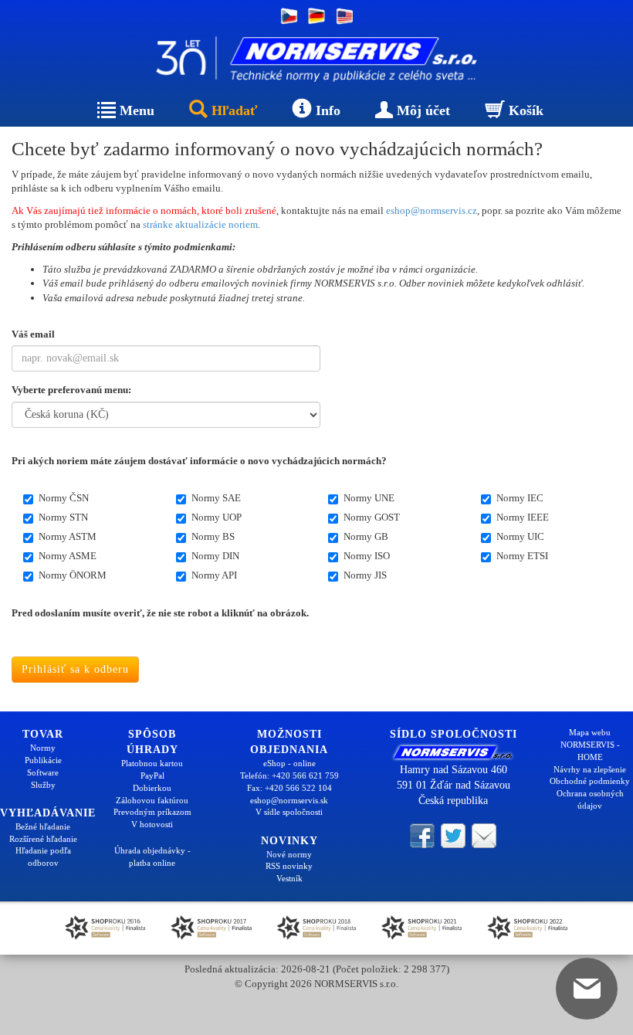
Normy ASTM (67, 536)
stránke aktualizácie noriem (200, 224)
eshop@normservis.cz (431, 210)
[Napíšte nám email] (484, 835)
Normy (43, 747)
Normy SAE (216, 498)
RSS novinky (289, 865)
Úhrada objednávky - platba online (152, 856)
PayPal (152, 775)
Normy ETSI (522, 556)
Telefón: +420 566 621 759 (289, 775)
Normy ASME (67, 556)
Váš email (33, 334)
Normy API (214, 575)
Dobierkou (152, 787)
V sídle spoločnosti (289, 811)
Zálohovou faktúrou (152, 800)
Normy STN (63, 517)
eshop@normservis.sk (289, 800)
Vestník (289, 878)
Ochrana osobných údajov (590, 799)
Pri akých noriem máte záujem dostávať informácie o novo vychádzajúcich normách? (199, 461)
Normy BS (213, 536)
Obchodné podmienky (590, 781)
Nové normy (289, 854)
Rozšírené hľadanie (43, 838)
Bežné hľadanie (42, 826)
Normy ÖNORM (73, 575)
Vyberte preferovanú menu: (71, 389)
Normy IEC (519, 498)
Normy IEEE (522, 517)
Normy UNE (369, 498)
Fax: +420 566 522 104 (289, 787)
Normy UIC (520, 536)
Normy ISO (367, 556)
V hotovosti (152, 824)
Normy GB (366, 536)
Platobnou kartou (152, 763)
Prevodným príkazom (152, 811)
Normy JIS (365, 575)
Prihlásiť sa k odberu (75, 669)
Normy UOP (216, 517)
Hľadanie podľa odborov (43, 856)
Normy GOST (372, 517)
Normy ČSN (64, 498)
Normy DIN (215, 556)
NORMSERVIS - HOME (590, 751)
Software (43, 772)
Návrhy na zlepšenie (589, 769)
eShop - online (289, 763)
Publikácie (43, 760)
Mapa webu (590, 732)
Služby (43, 784)
